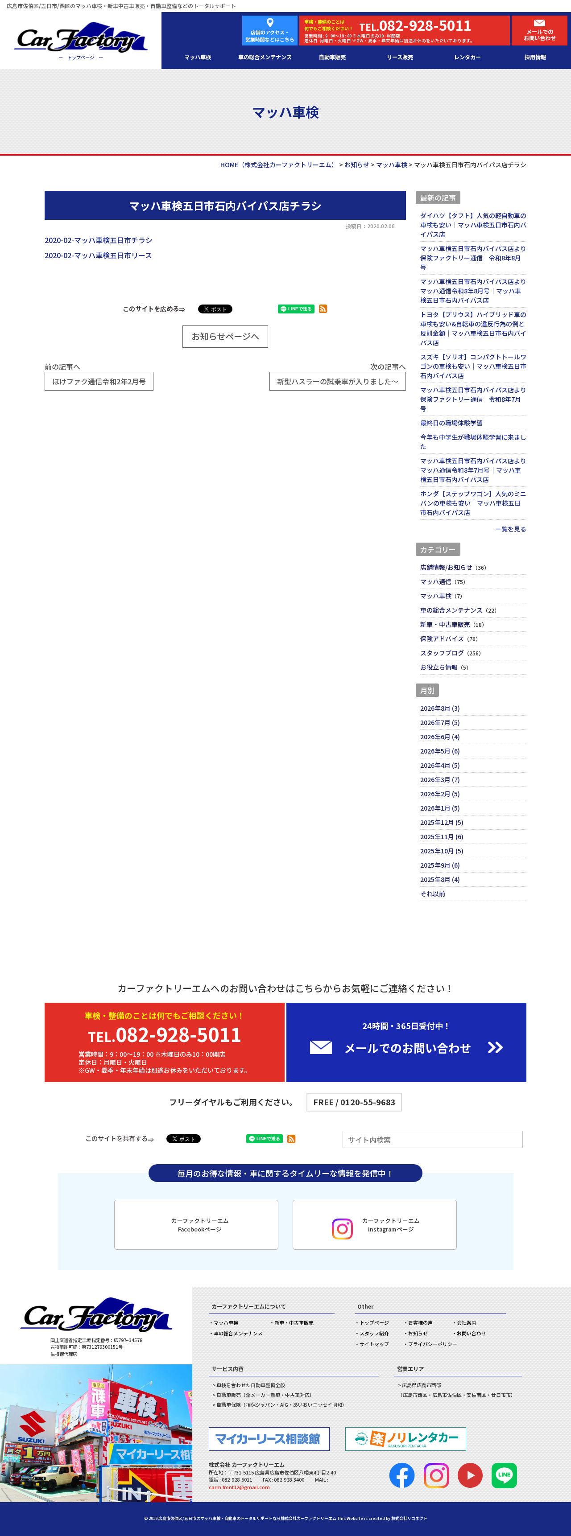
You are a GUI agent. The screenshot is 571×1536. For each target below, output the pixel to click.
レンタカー (467, 57)
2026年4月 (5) (440, 765)
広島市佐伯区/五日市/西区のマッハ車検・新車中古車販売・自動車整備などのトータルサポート (121, 5)
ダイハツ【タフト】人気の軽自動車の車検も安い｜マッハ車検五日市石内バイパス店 (473, 225)
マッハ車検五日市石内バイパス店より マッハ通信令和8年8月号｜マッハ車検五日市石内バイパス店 (473, 291)
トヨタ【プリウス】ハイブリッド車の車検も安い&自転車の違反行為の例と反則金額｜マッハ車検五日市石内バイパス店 (473, 328)
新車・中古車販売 (445, 624)
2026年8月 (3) (440, 708)
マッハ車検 (197, 57)
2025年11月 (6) (441, 836)
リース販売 (400, 57)
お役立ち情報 (439, 667)
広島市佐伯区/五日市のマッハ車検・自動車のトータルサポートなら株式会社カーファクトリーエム (247, 1518)
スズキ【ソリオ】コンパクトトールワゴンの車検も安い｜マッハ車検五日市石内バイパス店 (473, 366)
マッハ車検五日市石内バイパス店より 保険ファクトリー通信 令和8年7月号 (473, 399)
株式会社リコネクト (409, 1518)
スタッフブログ (442, 652)
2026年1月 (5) (440, 807)
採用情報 (535, 57)
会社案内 (466, 1322)
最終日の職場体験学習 (451, 422)
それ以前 (432, 893)
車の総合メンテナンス (265, 57)
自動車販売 (332, 57)
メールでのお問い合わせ (540, 35)
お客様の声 (420, 1322)
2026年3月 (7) (440, 779)
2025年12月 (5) (441, 822)
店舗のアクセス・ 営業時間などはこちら (269, 36)
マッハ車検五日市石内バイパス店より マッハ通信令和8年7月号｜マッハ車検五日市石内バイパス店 (473, 470)
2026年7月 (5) (440, 722)
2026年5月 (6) (440, 750)
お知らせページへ (225, 336)
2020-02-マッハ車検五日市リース (98, 255)
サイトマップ (374, 1343)
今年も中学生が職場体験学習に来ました (473, 441)
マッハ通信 (435, 581)
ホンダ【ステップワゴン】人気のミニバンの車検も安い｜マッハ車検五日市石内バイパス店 (473, 503)
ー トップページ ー (80, 57)
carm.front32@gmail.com (239, 1487)
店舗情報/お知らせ (446, 567)
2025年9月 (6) (440, 865)
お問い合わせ (471, 1333)
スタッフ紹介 (374, 1333)
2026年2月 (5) (440, 793)
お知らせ (418, 1333)
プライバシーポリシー (432, 1343)
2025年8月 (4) (440, 879)
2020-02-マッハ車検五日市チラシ (99, 240)
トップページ (374, 1322)
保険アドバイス (442, 638)
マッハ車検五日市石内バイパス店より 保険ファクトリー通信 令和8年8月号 (473, 258)
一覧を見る (510, 528)
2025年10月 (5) (441, 850)
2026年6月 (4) (440, 736)
